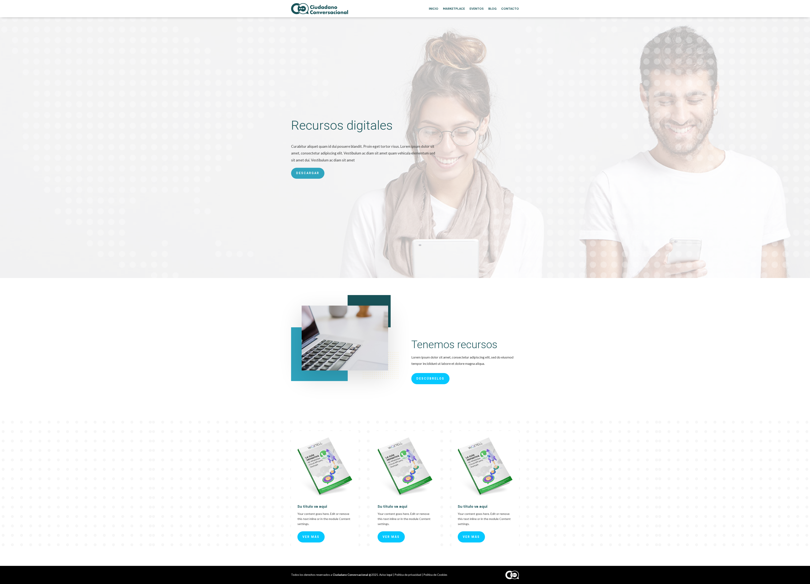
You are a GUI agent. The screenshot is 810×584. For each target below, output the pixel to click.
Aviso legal (385, 574)
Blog (492, 9)
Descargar (307, 173)
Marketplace (454, 9)
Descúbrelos (430, 378)
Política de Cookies (435, 574)
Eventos (477, 9)
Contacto (510, 9)
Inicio (433, 9)
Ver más (311, 536)
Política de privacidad (408, 574)
